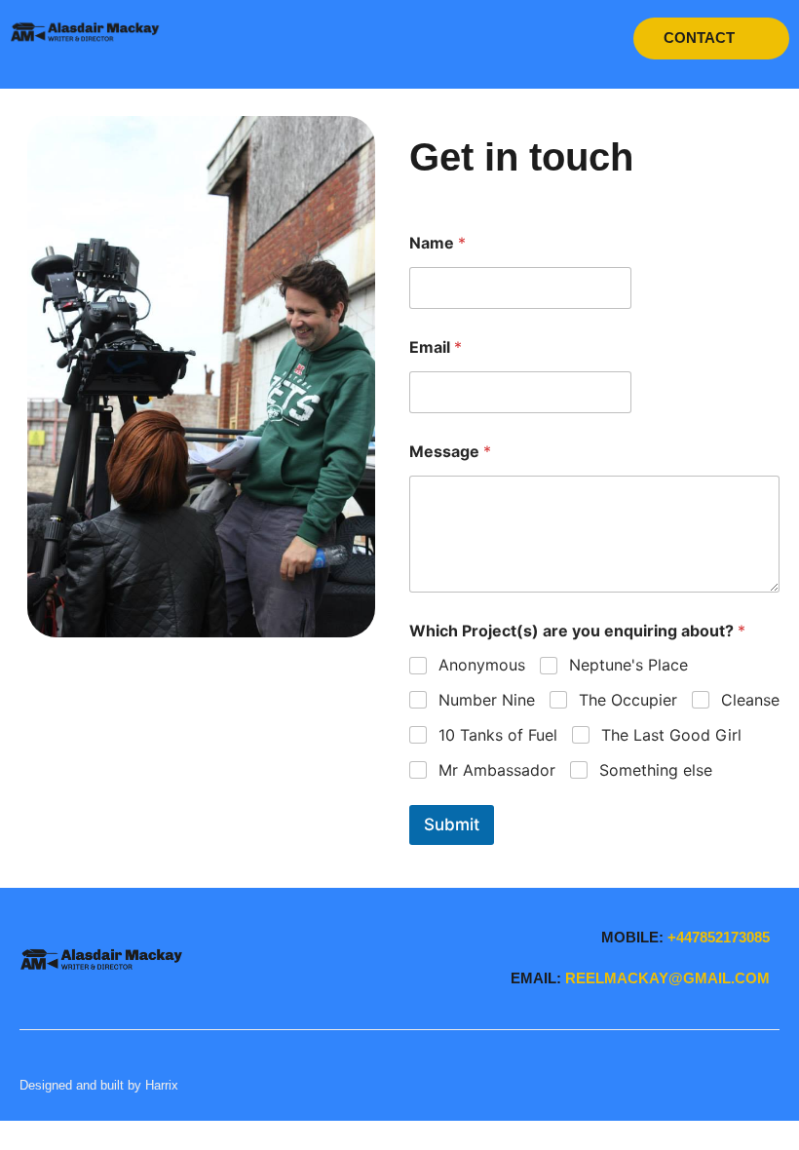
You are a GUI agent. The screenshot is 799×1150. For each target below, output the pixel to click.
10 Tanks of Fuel (497, 735)
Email (435, 347)
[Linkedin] (750, 1085)
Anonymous (481, 664)
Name (437, 243)
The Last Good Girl (671, 735)
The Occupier (628, 699)
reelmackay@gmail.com (667, 978)
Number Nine (486, 699)
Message (450, 451)
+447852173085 (718, 937)
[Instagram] (773, 1085)
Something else (655, 770)
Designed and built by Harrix (98, 1085)
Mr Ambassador (496, 770)
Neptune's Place (628, 664)
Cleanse (750, 699)
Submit (451, 824)
